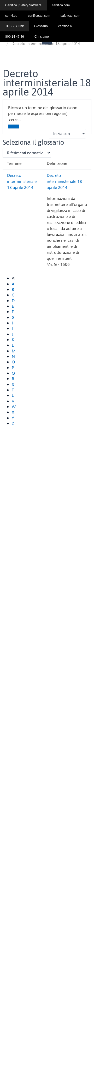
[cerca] (13, 126)
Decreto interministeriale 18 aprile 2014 (22, 181)
